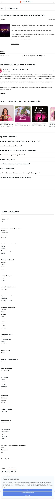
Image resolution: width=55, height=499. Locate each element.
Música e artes (5, 395)
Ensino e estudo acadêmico (8, 307)
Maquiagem (4, 386)
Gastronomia (4, 267)
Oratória (3, 253)
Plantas (3, 414)
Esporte (3, 434)
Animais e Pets (5, 219)
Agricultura (4, 411)
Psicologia (3, 328)
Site (2, 452)
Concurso (3, 309)
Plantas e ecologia (6, 409)
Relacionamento (5, 423)
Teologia (3, 237)
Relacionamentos (6, 420)
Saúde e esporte (5, 429)
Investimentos (4, 344)
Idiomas (3, 319)
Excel (2, 447)
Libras (2, 321)
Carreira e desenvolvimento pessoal (11, 244)
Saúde (2, 438)
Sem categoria (5, 459)
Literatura (3, 323)
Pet (2, 221)
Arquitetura (4, 298)
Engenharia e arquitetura (8, 296)
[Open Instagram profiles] (15, 472)
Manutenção (4, 362)
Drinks (2, 264)
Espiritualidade (5, 233)
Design (3, 278)
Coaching (3, 248)
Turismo (3, 353)
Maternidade (4, 289)
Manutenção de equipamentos (9, 359)
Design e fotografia (6, 276)
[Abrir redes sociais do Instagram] (53, 71)
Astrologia (4, 230)
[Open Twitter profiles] (6, 472)
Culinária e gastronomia (7, 260)
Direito (3, 312)
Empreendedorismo (6, 339)
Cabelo (3, 380)
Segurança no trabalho (6, 300)
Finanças (3, 341)
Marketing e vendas (6, 368)
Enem (2, 316)
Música (3, 402)
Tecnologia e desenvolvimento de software (13, 445)
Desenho (3, 400)
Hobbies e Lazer (5, 350)
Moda (2, 389)
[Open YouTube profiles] (12, 472)
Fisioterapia (4, 436)
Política (3, 326)
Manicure (3, 384)
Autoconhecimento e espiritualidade (11, 228)
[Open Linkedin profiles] (9, 472)
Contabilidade (4, 337)
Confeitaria (3, 262)
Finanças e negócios (6, 334)
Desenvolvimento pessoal (7, 251)
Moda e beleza (5, 377)
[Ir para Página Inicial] (27, 2)
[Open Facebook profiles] (2, 472)
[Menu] (2, 2)
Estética (3, 382)
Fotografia (3, 280)
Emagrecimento (5, 432)
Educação (3, 314)
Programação (4, 450)
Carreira (3, 246)
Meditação (3, 235)
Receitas (3, 269)
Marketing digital (5, 371)
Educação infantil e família (8, 287)
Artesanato (4, 398)
